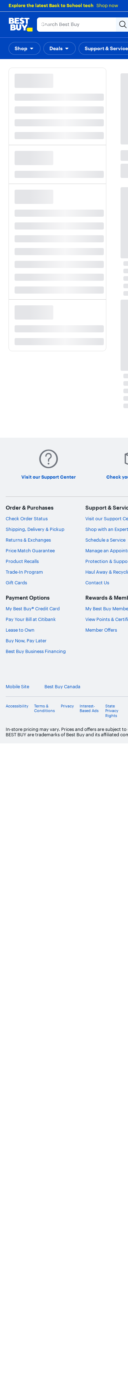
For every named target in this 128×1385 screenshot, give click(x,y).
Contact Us (97, 582)
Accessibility (17, 706)
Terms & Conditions (44, 708)
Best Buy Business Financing (36, 651)
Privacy (67, 706)
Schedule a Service (105, 540)
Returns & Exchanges (28, 540)
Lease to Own (20, 630)
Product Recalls (22, 561)
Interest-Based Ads (89, 708)
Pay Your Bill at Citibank (31, 619)
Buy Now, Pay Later (26, 640)
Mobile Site (17, 686)
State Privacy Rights (111, 711)
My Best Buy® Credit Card (33, 608)
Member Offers (101, 630)
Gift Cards (16, 582)
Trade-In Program (24, 572)
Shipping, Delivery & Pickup (35, 529)
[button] (25, 48)
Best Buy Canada (62, 686)
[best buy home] (21, 24)
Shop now (107, 5)
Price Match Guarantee (30, 550)
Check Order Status (27, 518)
